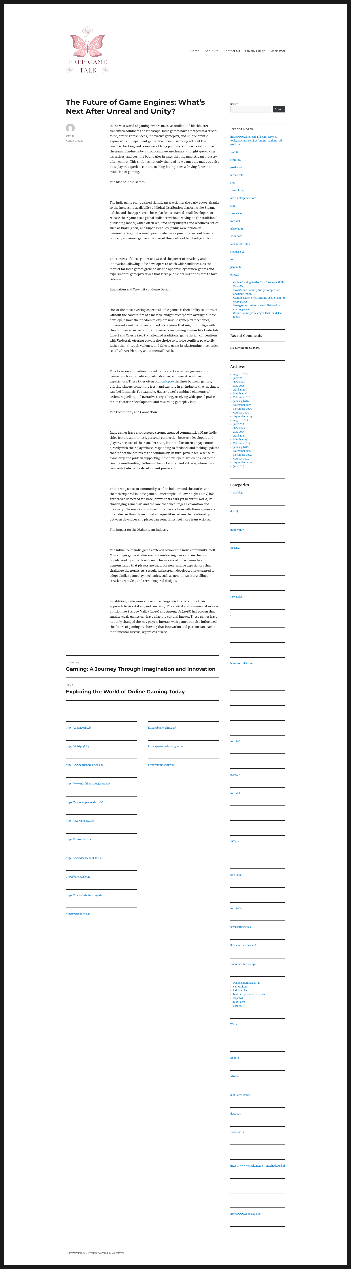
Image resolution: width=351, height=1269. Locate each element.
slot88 (234, 152)
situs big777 (237, 190)
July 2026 (238, 378)
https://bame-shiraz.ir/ (162, 727)
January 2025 (241, 447)
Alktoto (234, 1057)
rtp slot (237, 1005)
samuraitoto (240, 986)
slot (232, 182)
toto (232, 259)
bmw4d (234, 274)
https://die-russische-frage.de (84, 895)
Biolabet (235, 548)
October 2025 (241, 412)
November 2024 (242, 454)
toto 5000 (235, 874)
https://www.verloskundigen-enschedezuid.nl (257, 1165)
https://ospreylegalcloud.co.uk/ (84, 802)
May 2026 (239, 385)
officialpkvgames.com (243, 198)
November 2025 (242, 408)
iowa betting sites (240, 927)
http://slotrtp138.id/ (77, 746)
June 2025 (239, 428)
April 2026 (239, 389)
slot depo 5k (237, 251)
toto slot (235, 221)
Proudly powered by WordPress (106, 1253)
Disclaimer (277, 51)
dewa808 (235, 1113)
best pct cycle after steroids (249, 994)
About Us (211, 51)
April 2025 (239, 435)
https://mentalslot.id (78, 876)
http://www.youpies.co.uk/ (246, 1214)
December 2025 (242, 405)
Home (194, 51)
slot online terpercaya (243, 964)
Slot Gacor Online (240, 1095)
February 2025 (241, 443)
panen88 (235, 267)
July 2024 (238, 466)
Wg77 (233, 1024)
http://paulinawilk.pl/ (78, 727)
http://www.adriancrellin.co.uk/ (84, 765)
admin (70, 135)
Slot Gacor (239, 1002)
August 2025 (240, 420)
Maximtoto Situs (240, 244)
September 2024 (242, 462)
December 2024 (242, 451)
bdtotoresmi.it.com (241, 663)
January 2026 (241, 401)
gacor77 (235, 774)
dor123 (234, 511)
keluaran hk (240, 990)
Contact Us (231, 51)
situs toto (235, 159)
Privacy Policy (255, 51)
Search (234, 104)
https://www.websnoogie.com (166, 746)
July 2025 (238, 424)
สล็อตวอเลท (236, 228)
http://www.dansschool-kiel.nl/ (84, 858)
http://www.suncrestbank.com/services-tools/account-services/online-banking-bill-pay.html (257, 140)
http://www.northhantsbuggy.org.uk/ (88, 783)
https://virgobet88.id (78, 914)
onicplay (167, 381)
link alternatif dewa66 (243, 945)
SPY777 (234, 841)
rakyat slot (236, 213)
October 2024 (241, 458)
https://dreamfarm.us (78, 839)
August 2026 (240, 374)
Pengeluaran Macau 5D (246, 982)
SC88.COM (236, 236)
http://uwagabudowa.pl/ (80, 820)
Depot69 (238, 998)
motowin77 (237, 529)
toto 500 (235, 741)
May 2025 (239, 431)
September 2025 (242, 416)
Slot (232, 205)
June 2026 (239, 382)
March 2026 (240, 393)
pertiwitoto (236, 167)
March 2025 (240, 439)
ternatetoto (237, 175)
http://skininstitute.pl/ (161, 765)
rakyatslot (236, 596)
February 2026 (241, 397)
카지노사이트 (237, 1132)
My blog (238, 492)
